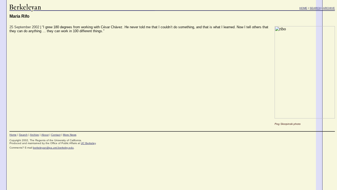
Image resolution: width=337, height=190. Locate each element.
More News (69, 134)
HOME (303, 8)
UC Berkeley (88, 143)
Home (13, 134)
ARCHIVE (329, 8)
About (45, 134)
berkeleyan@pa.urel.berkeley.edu (53, 147)
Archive (34, 134)
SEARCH (315, 8)
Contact (56, 134)
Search (23, 134)
